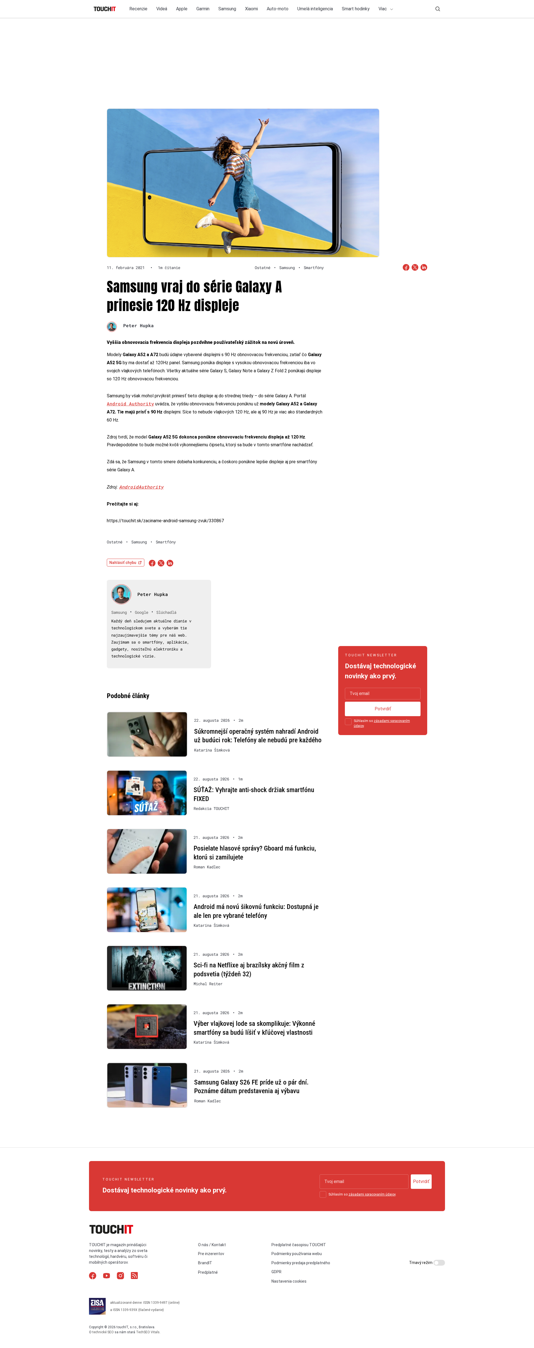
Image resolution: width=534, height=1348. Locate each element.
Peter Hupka (138, 325)
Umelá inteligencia (315, 8)
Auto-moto (277, 8)
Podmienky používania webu (296, 1253)
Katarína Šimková (212, 750)
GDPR (276, 1272)
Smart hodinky (356, 8)
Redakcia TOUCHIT (211, 808)
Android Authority (130, 403)
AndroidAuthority (141, 487)
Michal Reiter (208, 984)
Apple (181, 8)
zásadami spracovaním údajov (371, 1194)
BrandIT (205, 1263)
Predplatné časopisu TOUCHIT (298, 1245)
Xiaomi (251, 8)
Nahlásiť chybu (122, 562)
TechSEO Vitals (148, 1332)
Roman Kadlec (207, 867)
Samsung (227, 8)
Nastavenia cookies (288, 1281)
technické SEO (103, 1332)
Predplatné (208, 1272)
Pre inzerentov (211, 1253)
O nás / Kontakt (212, 1245)
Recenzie (138, 8)
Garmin (202, 8)
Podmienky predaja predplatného (300, 1263)
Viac (383, 8)
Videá (161, 8)
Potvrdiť (383, 708)
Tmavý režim (421, 1262)
